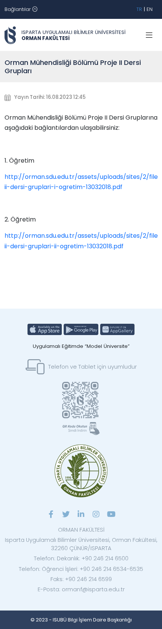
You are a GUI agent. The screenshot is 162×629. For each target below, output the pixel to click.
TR (139, 9)
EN (150, 9)
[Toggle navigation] (149, 35)
